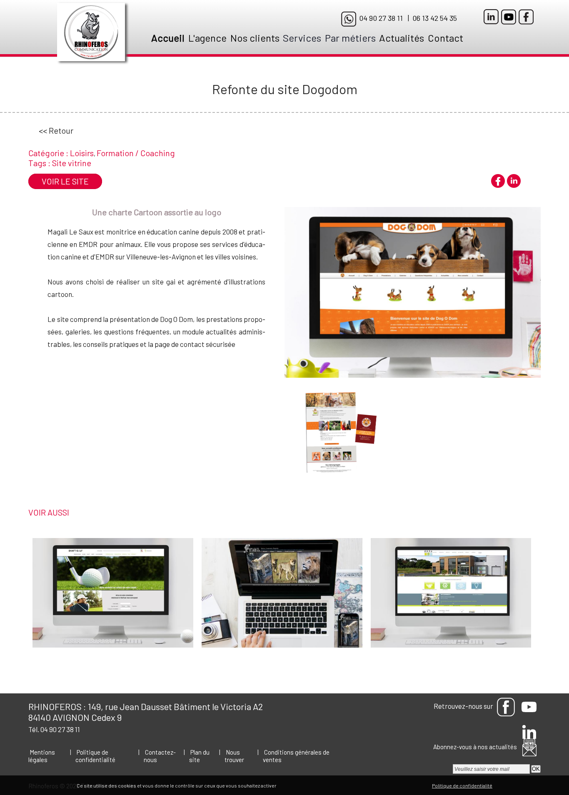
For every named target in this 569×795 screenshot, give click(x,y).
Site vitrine (71, 163)
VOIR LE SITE (65, 181)
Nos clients (255, 38)
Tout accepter (295, 785)
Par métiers (350, 38)
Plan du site (199, 755)
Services (302, 38)
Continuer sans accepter (344, 785)
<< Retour (56, 130)
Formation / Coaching (136, 153)
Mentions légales (41, 755)
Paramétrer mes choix (403, 785)
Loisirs (82, 153)
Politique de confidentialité (95, 755)
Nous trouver (234, 755)
